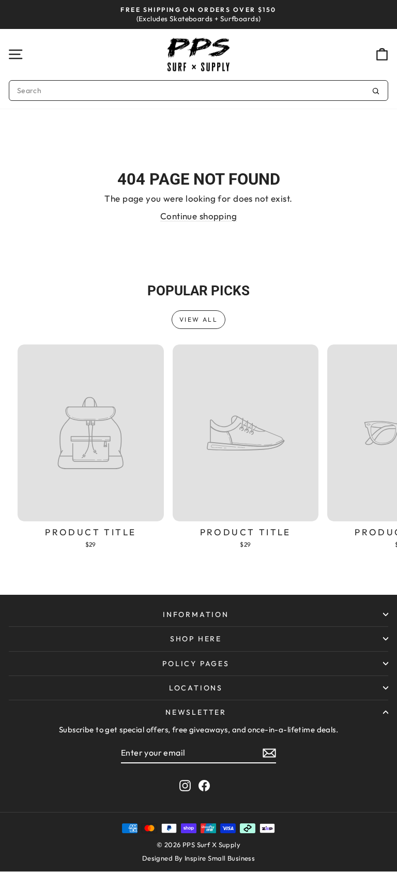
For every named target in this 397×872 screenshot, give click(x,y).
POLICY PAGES (196, 663)
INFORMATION (196, 614)
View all (198, 319)
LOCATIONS (196, 688)
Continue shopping (198, 216)
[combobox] (198, 90)
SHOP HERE (196, 638)
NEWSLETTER (195, 712)
